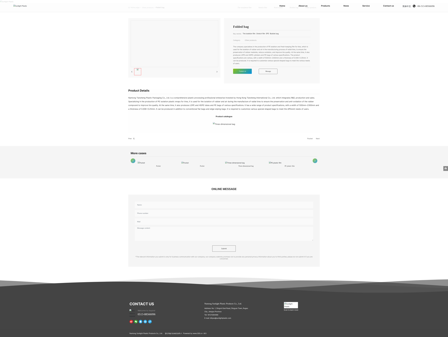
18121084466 (213, 315)
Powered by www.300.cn (193, 333)
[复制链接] (150, 321)
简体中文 (406, 6)
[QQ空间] (145, 321)
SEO (204, 333)
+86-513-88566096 (425, 6)
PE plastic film (290, 166)
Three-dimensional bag (246, 166)
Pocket (310, 139)
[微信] (136, 321)
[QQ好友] (140, 321)
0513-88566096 (146, 314)
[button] (133, 160)
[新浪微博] (131, 321)
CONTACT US (142, 304)
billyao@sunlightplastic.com (220, 318)
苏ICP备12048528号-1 (173, 333)
